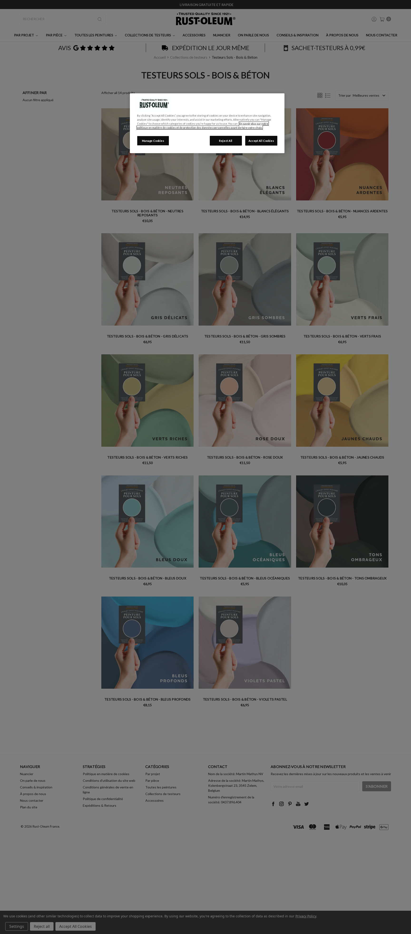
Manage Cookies (153, 140)
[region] (207, 123)
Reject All (225, 140)
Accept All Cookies (261, 140)
